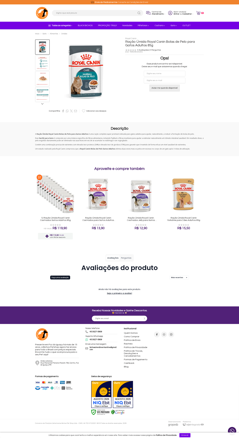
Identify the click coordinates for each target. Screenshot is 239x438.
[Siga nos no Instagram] (171, 334)
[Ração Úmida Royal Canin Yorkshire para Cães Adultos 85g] (183, 207)
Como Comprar (131, 336)
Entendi (184, 435)
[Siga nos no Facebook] (157, 334)
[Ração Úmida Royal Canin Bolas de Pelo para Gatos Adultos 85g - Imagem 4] (42, 94)
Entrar (176, 14)
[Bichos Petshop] (42, 13)
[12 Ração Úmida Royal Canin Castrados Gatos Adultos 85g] (55, 207)
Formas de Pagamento (135, 359)
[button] (42, 47)
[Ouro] (101, 394)
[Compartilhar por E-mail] (75, 111)
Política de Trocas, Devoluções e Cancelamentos (133, 353)
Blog (126, 367)
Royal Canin (131, 38)
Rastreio (128, 344)
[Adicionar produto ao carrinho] (61, 223)
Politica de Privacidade (135, 347)
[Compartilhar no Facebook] (63, 111)
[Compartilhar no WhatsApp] (67, 111)
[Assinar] (144, 318)
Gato (44, 34)
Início (37, 34)
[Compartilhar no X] (71, 111)
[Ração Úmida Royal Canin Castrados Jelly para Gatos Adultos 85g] (141, 207)
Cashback (129, 363)
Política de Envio (132, 340)
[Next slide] (42, 103)
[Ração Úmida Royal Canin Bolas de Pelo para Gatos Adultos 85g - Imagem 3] (42, 78)
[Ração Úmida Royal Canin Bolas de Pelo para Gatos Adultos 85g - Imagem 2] (42, 63)
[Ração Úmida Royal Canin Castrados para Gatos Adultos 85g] (98, 207)
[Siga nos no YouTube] (164, 334)
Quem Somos (131, 333)
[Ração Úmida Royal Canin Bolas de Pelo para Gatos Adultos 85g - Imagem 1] (42, 47)
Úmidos (64, 34)
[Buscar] (139, 13)
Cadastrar (187, 14)
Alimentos (54, 34)
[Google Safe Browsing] (118, 412)
